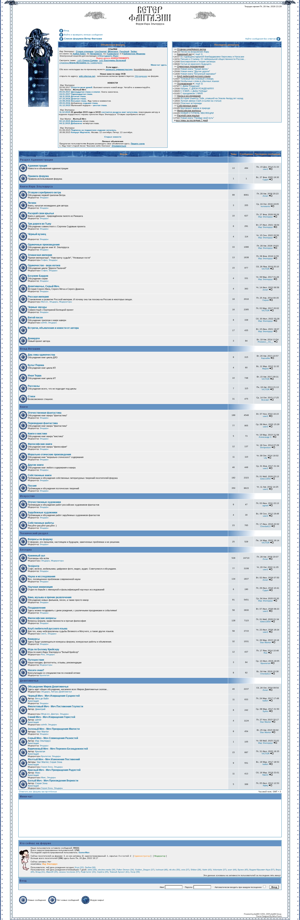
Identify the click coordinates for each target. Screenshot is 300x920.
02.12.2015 (64, 121)
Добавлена (76, 121)
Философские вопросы (42, 618)
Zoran (265, 196)
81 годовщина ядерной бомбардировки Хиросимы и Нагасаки (209, 56)
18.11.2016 (64, 96)
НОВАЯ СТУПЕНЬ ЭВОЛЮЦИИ (194, 113)
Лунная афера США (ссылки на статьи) (197, 101)
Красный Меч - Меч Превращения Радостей (54, 770)
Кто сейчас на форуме (35, 843)
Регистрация (41, 92)
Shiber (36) (196, 870)
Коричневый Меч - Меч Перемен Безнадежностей (58, 748)
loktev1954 (265, 479)
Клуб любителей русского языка (47, 628)
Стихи (31, 396)
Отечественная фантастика (44, 412)
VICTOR (265, 269)
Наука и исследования (41, 576)
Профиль (41, 98)
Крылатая (265, 663)
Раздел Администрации (36, 159)
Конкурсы (34, 639)
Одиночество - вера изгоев (44, 265)
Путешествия (36, 659)
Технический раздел (33, 533)
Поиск (41, 65)
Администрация (37, 165)
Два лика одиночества (41, 354)
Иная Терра (34, 375)
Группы (41, 85)
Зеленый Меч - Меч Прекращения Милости (54, 728)
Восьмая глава (78, 101)
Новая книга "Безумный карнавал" (195, 74)
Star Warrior (265, 642)
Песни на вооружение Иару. (191, 51)
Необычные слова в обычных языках (196, 81)
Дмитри (55, 714)
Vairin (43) (207, 870)
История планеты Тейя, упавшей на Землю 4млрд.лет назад (208, 98)
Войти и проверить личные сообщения (83, 35)
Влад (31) (40, 872)
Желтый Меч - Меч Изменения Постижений (54, 759)
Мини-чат (26, 796)
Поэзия (32, 485)
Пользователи (41, 78)
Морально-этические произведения (49, 454)
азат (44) (232, 870)
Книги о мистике (37, 433)
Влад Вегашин (29, 348)
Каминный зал (36, 555)
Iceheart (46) (162, 870)
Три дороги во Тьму (39, 223)
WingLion (45, 714)
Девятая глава (78, 98)
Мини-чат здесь (159, 65)
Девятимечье (29, 680)
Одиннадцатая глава (81, 94)
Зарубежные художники (42, 512)
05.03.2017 (64, 92)
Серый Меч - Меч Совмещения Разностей (53, 738)
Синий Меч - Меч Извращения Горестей (51, 717)
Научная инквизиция (40, 586)
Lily (265, 458)
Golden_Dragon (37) (144, 870)
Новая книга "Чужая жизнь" (191, 69)
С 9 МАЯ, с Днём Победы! (190, 91)
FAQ (41, 72)
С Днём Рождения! (187, 86)
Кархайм (265, 358)
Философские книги (40, 444)
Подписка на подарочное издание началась (93, 130)
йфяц (265, 785)
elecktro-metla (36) (106, 870)
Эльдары (44, 197)
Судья (265, 179)
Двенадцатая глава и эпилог (85, 92)
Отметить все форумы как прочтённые (38, 791)
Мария (265, 368)
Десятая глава (78, 96)
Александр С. (265, 437)
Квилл (265, 775)
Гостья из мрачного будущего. (193, 64)
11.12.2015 (64, 112)
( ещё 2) (188, 83)
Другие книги (35, 464)
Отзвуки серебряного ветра (44, 192)
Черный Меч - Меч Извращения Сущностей (54, 695)
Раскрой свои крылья (41, 213)
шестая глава (100, 105)
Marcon (44, 302)
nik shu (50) (174, 870)
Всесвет (265, 400)
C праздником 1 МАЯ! (188, 93)
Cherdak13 (265, 526)
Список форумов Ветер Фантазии (83, 38)
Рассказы (34, 386)
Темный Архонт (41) (119, 872)
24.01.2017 (64, 94)
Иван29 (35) (52, 872)
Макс (37, 772)
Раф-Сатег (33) (88, 872)
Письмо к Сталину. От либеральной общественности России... (210, 59)
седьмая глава (90, 103)
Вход (66, 30)
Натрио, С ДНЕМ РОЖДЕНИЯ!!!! (194, 88)
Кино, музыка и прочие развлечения (49, 597)
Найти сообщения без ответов (260, 39)
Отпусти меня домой (81, 87)
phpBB (256, 914)
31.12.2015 (64, 105)
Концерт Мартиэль (80, 132)
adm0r (44, 322)
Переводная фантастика (43, 423)
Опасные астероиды (188, 103)
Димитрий (40, 709)
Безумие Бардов (38, 275)
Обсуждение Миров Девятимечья (48, 686)
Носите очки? (36, 670)
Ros (43, 654)
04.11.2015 (64, 123)
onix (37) (185, 870)
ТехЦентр (33, 566)
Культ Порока (36, 365)
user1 (265, 169)
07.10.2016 (64, 98)
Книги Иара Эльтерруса (36, 186)
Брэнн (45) (243, 870)
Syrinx (265, 711)
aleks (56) (92, 870)
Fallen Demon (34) (125, 870)
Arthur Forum (277, 916)
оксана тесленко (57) (69, 872)
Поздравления (37, 607)
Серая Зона (47, 767)
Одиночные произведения (44, 244)
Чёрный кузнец (37, 234)
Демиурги (34, 338)
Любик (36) (90, 867)
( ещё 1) (188, 54)
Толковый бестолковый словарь (194, 78)
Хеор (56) (135, 872)
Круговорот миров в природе (192, 108)
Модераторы (65, 302)
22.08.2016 (64, 101)
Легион (32, 202)
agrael (265, 505)
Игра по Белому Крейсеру (43, 649)
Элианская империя (40, 255)
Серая (265, 300)
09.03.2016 (64, 103)
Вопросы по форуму (40, 539)
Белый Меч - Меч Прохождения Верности (53, 780)
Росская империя (38, 296)
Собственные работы (41, 523)
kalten (265, 701)
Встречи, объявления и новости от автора (53, 328)
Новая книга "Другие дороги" (192, 71)
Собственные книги (39, 475)
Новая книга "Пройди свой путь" (194, 118)
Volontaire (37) (220, 870)
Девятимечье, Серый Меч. (44, 286)
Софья (44, 260)
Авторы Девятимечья (61, 692)
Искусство (27, 496)
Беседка (25, 549)
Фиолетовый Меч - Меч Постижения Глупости (55, 706)
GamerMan (84, 852)
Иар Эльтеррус (265, 217)
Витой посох (35, 317)
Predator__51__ (265, 342)
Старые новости (112, 137)
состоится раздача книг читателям (119, 112)
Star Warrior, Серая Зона (49, 762)
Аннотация (33, 701)
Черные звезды (37, 307)
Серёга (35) (102, 872)
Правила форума (38, 176)
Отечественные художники (44, 502)
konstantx (265, 206)
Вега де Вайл (42, 698)
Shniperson (265, 447)
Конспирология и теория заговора (194, 61)
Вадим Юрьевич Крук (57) (261, 870)
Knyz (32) (79, 867)
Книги (23, 406)
